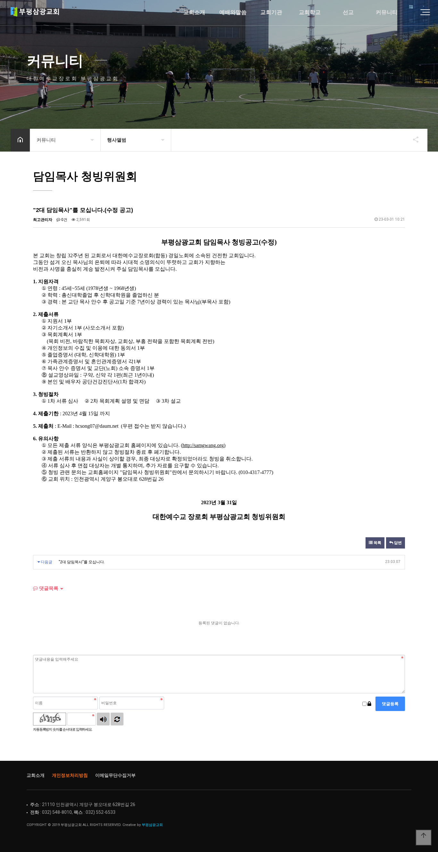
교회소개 (194, 12)
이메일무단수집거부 (115, 775)
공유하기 (412, 139)
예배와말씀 (233, 12)
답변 (397, 542)
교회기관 (271, 12)
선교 (348, 12)
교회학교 (310, 12)
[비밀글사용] (369, 703)
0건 (63, 219)
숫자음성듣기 (103, 719)
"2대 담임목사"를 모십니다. (82, 562)
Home (37, 13)
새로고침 (117, 719)
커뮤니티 (387, 12)
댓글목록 (48, 588)
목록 (377, 542)
